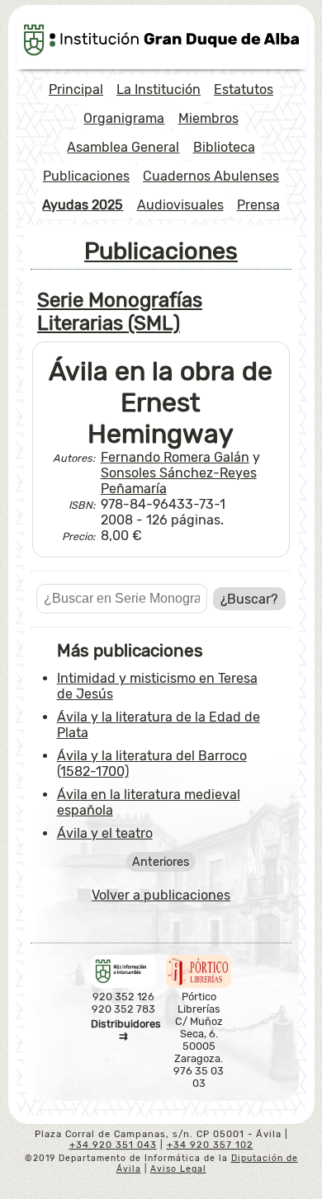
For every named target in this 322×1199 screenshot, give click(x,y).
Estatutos (243, 89)
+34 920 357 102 (210, 1145)
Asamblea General (123, 147)
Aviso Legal (178, 1169)
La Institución (158, 89)
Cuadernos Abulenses (211, 176)
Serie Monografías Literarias (119, 312)
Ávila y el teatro (105, 833)
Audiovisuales (180, 205)
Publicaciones (86, 176)
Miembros (208, 118)
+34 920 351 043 (113, 1145)
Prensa (258, 205)
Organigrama (123, 118)
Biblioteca (224, 147)
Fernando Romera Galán (175, 457)
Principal (76, 89)
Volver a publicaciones (161, 895)
